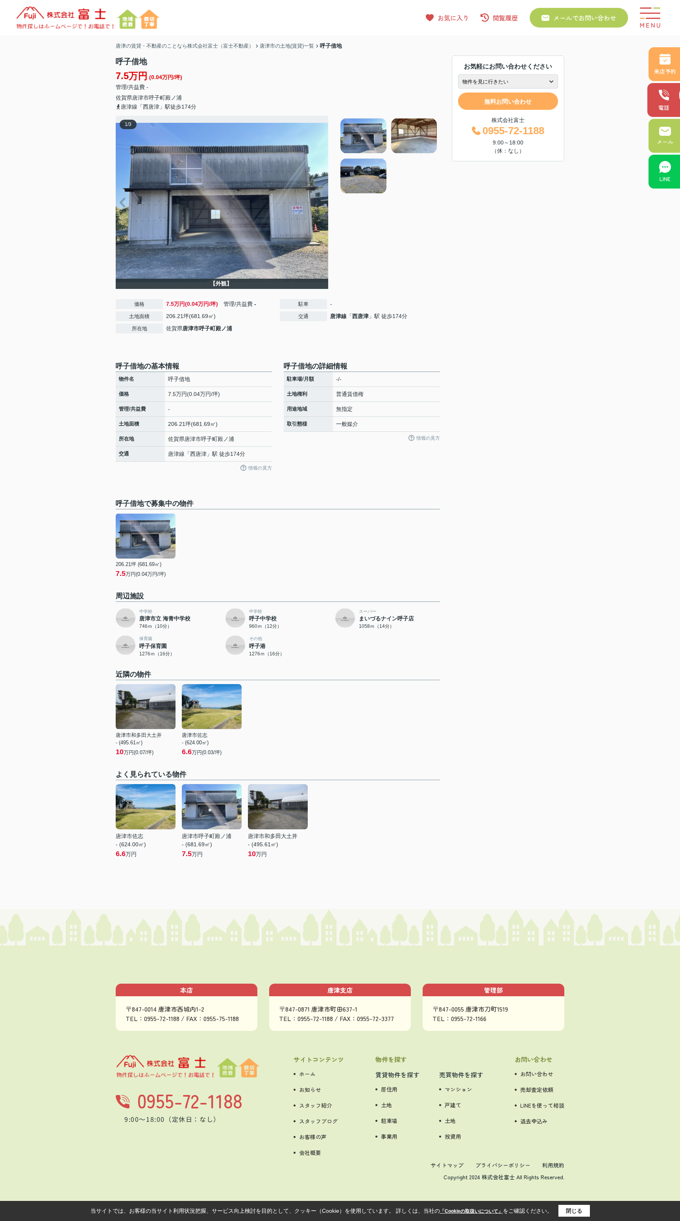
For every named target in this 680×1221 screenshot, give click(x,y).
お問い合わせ (536, 1074)
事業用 (389, 1136)
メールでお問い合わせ (584, 17)
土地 (386, 1105)
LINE (665, 179)
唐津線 (338, 316)
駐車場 (389, 1121)
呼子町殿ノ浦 (165, 97)
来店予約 (665, 71)
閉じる (574, 1211)
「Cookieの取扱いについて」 (471, 1211)
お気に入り (453, 17)
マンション (458, 1089)
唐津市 (140, 97)
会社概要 (310, 1152)
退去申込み (534, 1121)
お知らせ (310, 1089)
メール (665, 142)
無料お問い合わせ (508, 101)
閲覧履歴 (505, 17)
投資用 (453, 1136)
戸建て (453, 1105)
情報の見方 (260, 468)
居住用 (389, 1089)
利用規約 (553, 1165)
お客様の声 (313, 1137)
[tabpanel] (389, 156)
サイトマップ (447, 1165)
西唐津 (360, 316)
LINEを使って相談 (542, 1105)
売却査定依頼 (536, 1089)
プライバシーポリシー (502, 1165)
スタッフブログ (318, 1121)
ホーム (307, 1074)
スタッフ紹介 (315, 1105)
